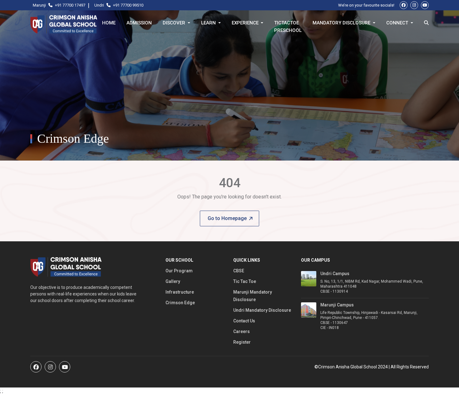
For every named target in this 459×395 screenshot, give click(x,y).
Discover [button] (174, 23)
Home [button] (109, 23)
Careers (241, 331)
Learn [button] (209, 23)
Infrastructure (179, 292)
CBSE (238, 270)
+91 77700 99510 (128, 5)
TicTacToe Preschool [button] (288, 24)
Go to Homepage (227, 218)
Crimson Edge (180, 302)
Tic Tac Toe (244, 281)
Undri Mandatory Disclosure (262, 310)
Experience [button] (246, 23)
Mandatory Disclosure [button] (342, 23)
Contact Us (244, 320)
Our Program (179, 270)
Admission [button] (139, 23)
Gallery (172, 281)
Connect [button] (397, 23)
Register (242, 342)
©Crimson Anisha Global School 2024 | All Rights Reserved (371, 366)
